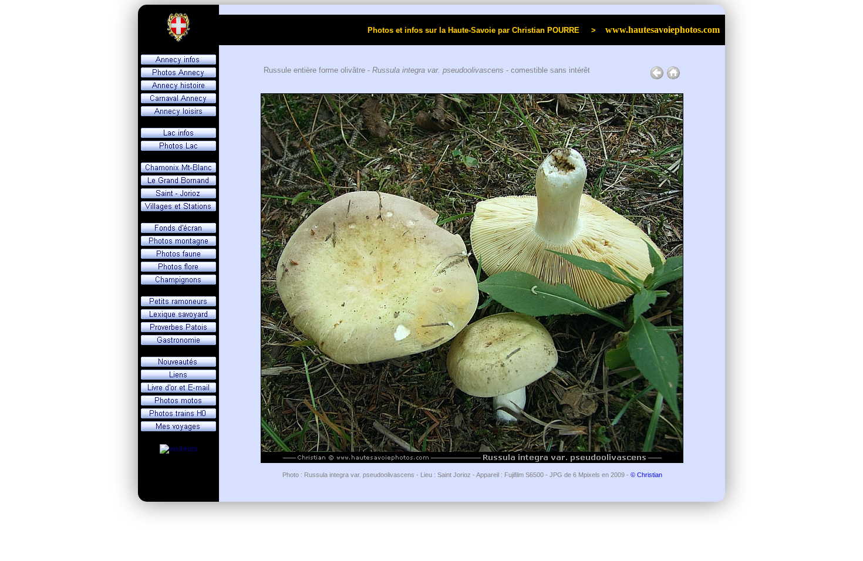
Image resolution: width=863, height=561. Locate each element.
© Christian (646, 474)
